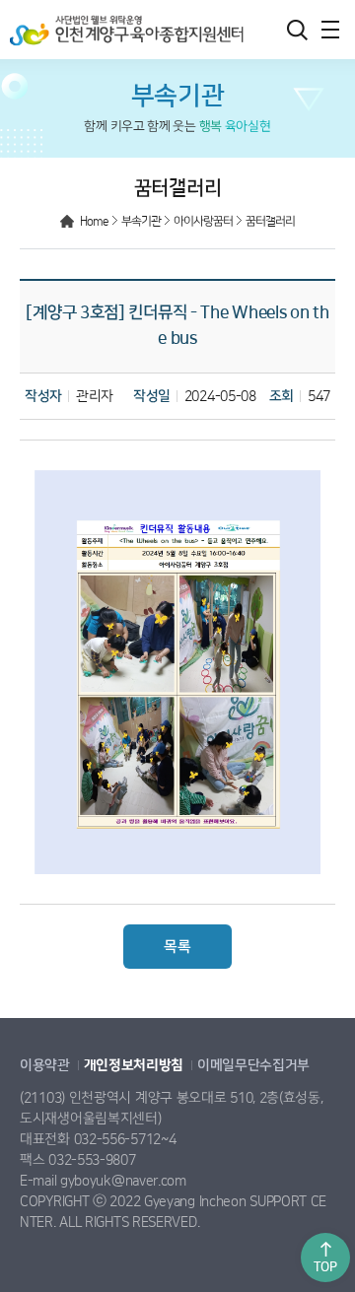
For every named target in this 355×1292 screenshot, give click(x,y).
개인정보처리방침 (134, 1065)
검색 (297, 29)
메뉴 (330, 29)
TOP (325, 1266)
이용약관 (45, 1065)
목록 (177, 946)
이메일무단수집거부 (253, 1065)
